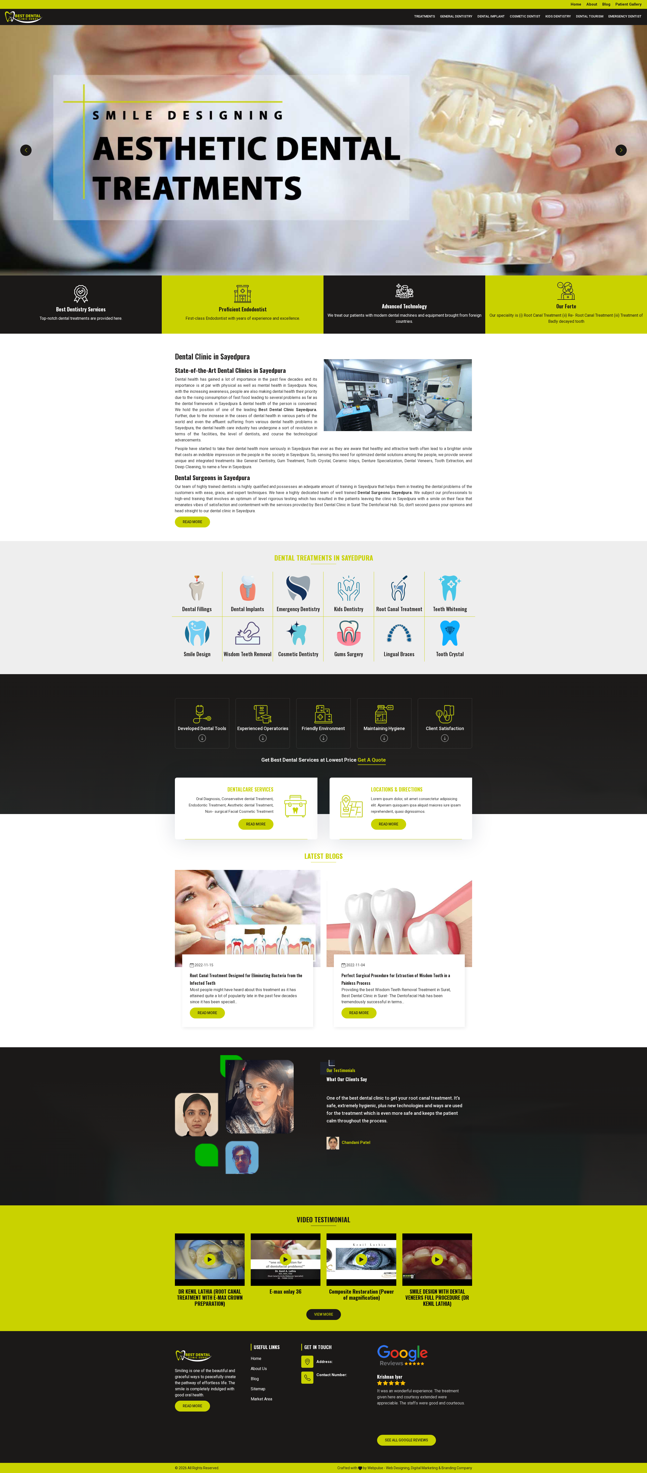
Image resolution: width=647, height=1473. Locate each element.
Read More (192, 522)
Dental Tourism (589, 16)
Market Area (261, 1399)
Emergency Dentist (624, 16)
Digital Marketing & (426, 1468)
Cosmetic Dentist (525, 16)
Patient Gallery (628, 4)
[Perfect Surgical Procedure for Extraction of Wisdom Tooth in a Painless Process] (399, 918)
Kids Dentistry (558, 16)
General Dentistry (456, 16)
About (591, 4)
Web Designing (397, 1468)
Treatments (424, 16)
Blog (606, 4)
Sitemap (258, 1388)
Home (576, 4)
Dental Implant (491, 16)
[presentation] (26, 150)
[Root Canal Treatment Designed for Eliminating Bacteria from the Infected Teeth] (247, 918)
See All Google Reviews (406, 1440)
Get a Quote (372, 760)
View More (323, 1314)
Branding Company (457, 1468)
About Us (259, 1368)
